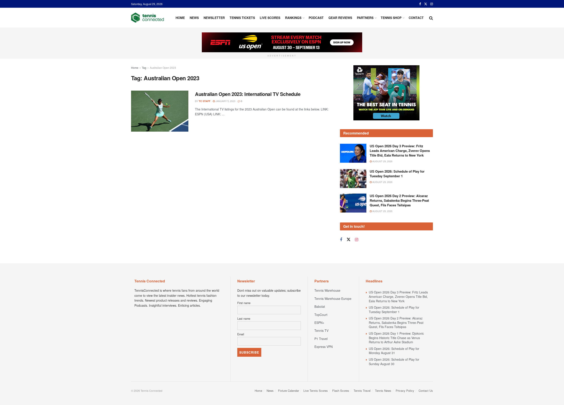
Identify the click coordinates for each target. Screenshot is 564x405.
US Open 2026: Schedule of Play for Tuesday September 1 (397, 173)
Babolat (319, 306)
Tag (144, 67)
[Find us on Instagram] (431, 4)
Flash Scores (340, 390)
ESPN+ (319, 322)
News (194, 17)
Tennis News (383, 390)
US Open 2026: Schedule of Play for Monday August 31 (394, 350)
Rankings (293, 17)
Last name (243, 319)
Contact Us (426, 390)
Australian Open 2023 (163, 67)
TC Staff (204, 101)
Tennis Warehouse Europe (332, 298)
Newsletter (214, 17)
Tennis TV (321, 330)
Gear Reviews (340, 17)
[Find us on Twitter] (425, 4)
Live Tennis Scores (315, 390)
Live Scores (270, 17)
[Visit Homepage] (147, 18)
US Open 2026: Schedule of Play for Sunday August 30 (394, 361)
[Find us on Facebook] (420, 4)
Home (180, 17)
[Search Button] (431, 17)
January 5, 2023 (225, 101)
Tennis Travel (362, 390)
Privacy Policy (405, 390)
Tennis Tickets (242, 17)
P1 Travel (321, 338)
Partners (365, 17)
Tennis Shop (391, 17)
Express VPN (323, 346)
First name (243, 303)
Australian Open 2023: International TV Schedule (247, 93)
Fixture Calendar (288, 390)
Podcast (316, 17)
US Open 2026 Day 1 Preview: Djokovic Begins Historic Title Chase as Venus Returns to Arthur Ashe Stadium (396, 337)
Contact (416, 17)
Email (240, 334)
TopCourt (320, 314)
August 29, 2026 (382, 161)
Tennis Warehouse (327, 290)
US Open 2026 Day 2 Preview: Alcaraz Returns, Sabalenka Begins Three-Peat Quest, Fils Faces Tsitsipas (399, 200)
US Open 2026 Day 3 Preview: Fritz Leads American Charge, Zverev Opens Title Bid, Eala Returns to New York (400, 151)
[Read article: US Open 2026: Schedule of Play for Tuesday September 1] (353, 178)
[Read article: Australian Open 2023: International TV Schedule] (159, 111)
